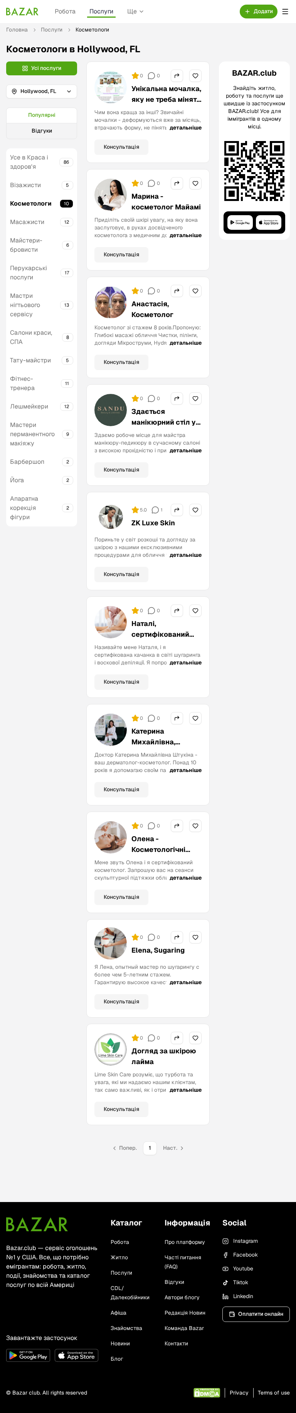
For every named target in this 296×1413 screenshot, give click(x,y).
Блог (117, 1358)
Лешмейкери (29, 406)
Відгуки (42, 130)
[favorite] (195, 76)
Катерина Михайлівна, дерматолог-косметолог (154, 747)
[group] (41, 123)
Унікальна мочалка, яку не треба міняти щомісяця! (166, 99)
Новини (120, 1343)
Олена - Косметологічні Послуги (158, 849)
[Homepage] (22, 11)
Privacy (239, 1392)
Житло (119, 1257)
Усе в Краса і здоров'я (29, 162)
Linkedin (243, 1296)
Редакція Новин (185, 1312)
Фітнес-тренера (22, 383)
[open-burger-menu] (285, 11)
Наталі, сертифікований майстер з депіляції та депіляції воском (166, 639)
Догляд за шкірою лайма (163, 1056)
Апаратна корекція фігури (24, 508)
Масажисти (27, 222)
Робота (65, 11)
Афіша (118, 1312)
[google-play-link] (28, 1355)
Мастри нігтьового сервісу (25, 305)
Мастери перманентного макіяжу (32, 434)
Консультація (121, 146)
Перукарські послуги (28, 272)
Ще (132, 11)
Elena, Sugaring (158, 950)
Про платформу (185, 1242)
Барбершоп (27, 462)
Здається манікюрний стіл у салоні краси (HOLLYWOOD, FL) (163, 427)
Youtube (243, 1268)
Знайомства (126, 1328)
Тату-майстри (30, 360)
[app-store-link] (77, 1355)
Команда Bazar (184, 1328)
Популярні (42, 114)
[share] (177, 76)
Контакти (176, 1343)
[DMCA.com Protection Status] (206, 1393)
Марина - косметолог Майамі (166, 201)
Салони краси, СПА (31, 337)
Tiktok (240, 1282)
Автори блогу (182, 1297)
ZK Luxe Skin (153, 522)
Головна (17, 29)
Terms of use (274, 1392)
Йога (17, 480)
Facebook (245, 1254)
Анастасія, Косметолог (152, 309)
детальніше (186, 127)
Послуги (101, 11)
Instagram (245, 1240)
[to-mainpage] (37, 1224)
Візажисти (25, 185)
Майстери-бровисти (26, 245)
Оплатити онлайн (260, 1313)
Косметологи (31, 203)
